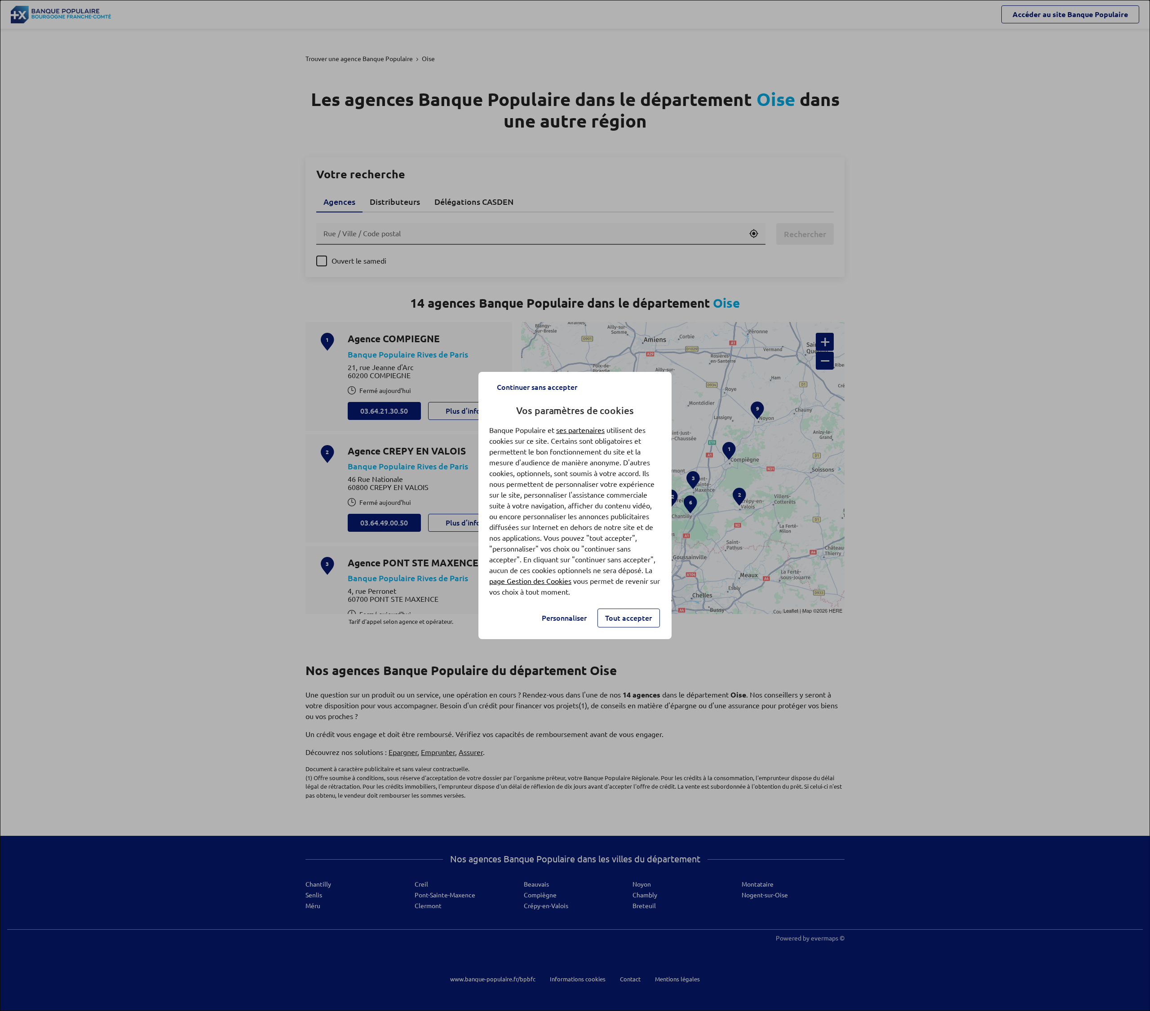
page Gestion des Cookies (530, 581)
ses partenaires (580, 430)
